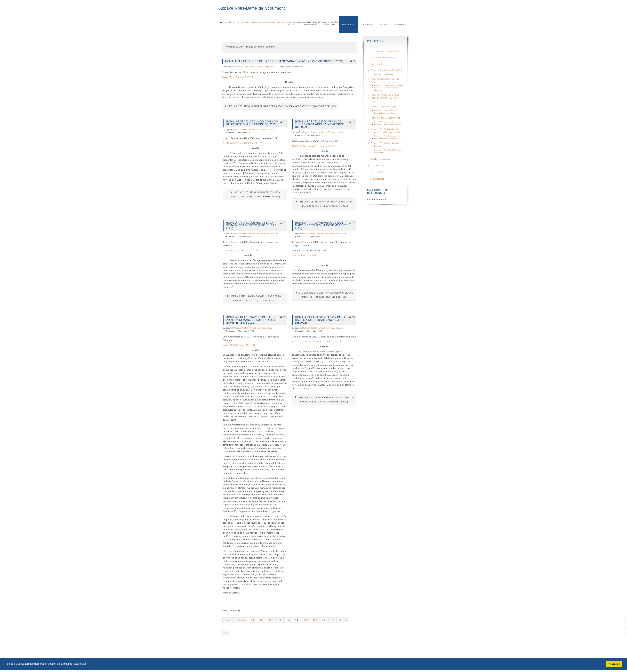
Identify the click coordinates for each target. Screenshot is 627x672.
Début (228, 620)
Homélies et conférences (383, 74)
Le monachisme (378, 165)
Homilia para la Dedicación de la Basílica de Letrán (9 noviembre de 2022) (320, 320)
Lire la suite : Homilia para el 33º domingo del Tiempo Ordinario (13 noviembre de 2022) (325, 203)
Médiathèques (377, 179)
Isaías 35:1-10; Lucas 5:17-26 (237, 77)
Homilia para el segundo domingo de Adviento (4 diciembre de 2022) (252, 123)
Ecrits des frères (378, 172)
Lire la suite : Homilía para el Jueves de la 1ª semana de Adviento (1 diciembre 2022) (256, 298)
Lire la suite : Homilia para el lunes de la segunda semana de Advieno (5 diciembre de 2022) (281, 106)
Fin (226, 633)
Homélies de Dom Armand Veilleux (387, 83)
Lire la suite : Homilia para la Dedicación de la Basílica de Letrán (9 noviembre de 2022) (325, 399)
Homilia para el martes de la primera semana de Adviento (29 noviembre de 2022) (250, 320)
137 (315, 620)
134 (288, 620)
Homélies (377, 102)
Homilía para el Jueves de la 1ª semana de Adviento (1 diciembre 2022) (251, 225)
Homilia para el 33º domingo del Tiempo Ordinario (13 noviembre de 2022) (319, 124)
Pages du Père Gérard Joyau (383, 107)
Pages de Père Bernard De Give (385, 95)
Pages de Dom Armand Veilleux (385, 79)
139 (332, 620)
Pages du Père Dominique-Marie (385, 132)
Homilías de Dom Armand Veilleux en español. (253, 67)
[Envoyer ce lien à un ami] (354, 61)
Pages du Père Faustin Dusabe (384, 129)
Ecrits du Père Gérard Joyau (385, 113)
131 (262, 620)
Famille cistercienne (380, 159)
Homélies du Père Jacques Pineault (387, 124)
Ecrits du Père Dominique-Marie (386, 138)
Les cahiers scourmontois (383, 57)
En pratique (400, 24)
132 (271, 620)
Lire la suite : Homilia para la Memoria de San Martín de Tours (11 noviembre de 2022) (325, 295)
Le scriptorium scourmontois (384, 51)
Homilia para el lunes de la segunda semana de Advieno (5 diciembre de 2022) (284, 61)
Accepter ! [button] (614, 664)
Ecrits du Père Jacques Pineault (386, 122)
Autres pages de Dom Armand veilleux (388, 85)
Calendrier (367, 24)
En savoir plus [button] (78, 663)
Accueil (292, 24)
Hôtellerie (329, 24)
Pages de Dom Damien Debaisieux (386, 70)
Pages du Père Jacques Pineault (385, 118)
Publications (348, 24)
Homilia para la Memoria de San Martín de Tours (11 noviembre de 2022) (321, 225)
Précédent (241, 620)
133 (279, 620)
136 (306, 620)
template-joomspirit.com (626, 626)
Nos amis (384, 24)
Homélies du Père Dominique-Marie (387, 136)
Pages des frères (378, 64)
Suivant (343, 620)
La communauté (310, 24)
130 (253, 620)
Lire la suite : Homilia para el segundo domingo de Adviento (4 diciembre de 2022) (255, 194)
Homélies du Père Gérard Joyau (386, 111)
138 (324, 620)
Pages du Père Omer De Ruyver (385, 98)
